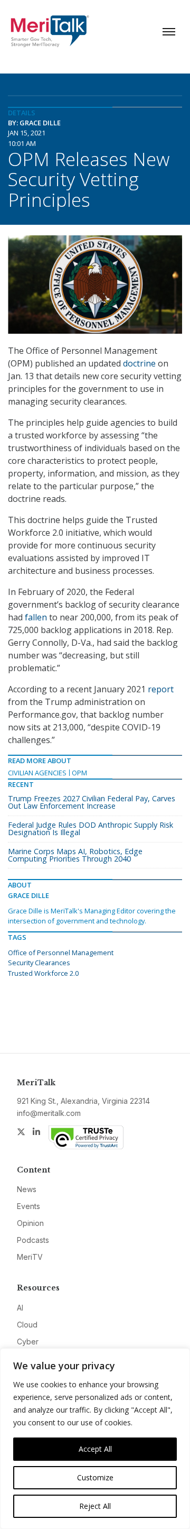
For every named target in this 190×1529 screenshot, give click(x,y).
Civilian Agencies (37, 772)
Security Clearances (39, 962)
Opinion (30, 1223)
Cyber (28, 1341)
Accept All (95, 1449)
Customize (95, 1477)
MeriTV (30, 1256)
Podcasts (33, 1239)
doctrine (139, 363)
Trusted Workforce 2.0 (43, 973)
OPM (79, 772)
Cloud (27, 1324)
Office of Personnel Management (60, 952)
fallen (36, 617)
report (161, 689)
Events (28, 1206)
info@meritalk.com (49, 1113)
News (26, 1189)
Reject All (95, 1506)
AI (20, 1307)
